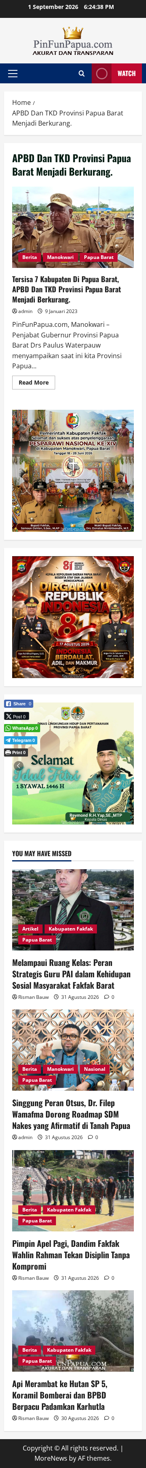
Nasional (94, 1069)
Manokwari (60, 257)
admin (25, 311)
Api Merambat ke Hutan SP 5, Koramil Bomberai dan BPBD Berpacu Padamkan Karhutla (59, 1394)
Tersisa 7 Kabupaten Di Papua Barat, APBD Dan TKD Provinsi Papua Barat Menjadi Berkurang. (73, 227)
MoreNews (50, 1458)
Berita (29, 257)
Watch (127, 73)
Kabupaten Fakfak (71, 928)
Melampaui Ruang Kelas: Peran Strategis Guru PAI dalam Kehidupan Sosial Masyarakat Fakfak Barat (71, 973)
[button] (12, 73)
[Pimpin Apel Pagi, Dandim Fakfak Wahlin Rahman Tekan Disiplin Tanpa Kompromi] (73, 1190)
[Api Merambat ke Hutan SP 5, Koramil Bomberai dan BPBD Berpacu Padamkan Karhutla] (73, 1331)
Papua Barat (99, 257)
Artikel (30, 928)
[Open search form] (82, 73)
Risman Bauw (33, 997)
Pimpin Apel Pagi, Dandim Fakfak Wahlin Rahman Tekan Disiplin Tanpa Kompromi (71, 1254)
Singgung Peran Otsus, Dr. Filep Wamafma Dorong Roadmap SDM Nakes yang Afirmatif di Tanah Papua (71, 1113)
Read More (37, 383)
